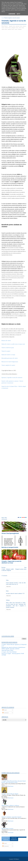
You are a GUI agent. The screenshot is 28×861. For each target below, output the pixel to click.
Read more (10, 786)
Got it (18, 13)
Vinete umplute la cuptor (8, 365)
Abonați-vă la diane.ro (6, 838)
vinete (16, 29)
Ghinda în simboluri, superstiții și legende (11, 817)
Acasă (3, 17)
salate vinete (4, 29)
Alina (7, 580)
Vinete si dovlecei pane (8, 347)
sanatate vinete (11, 29)
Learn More (12, 13)
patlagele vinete (14, 27)
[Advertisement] (15, 43)
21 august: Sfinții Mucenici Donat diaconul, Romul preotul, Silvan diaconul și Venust (14, 781)
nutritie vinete (8, 27)
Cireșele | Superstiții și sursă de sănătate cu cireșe (11, 562)
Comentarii (6, 712)
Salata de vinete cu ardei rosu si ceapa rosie (13, 344)
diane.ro (17, 859)
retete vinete (21, 27)
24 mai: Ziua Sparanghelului (10, 533)
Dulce (7, 591)
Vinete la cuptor (6, 351)
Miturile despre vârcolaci (7, 828)
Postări (5, 710)
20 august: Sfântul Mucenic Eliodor (10, 793)
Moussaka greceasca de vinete (10, 358)
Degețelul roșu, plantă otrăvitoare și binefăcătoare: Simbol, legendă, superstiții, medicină (14, 648)
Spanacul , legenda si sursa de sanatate (12, 377)
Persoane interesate (14, 838)
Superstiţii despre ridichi (7, 650)
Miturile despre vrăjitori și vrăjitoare (10, 805)
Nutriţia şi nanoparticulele (10, 547)
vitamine (20, 29)
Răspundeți (8, 586)
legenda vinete (12, 26)
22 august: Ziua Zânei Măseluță (9, 652)
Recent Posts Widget (5, 834)
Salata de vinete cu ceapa (8, 354)
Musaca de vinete (6, 340)
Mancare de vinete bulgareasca (10, 361)
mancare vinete (19, 26)
